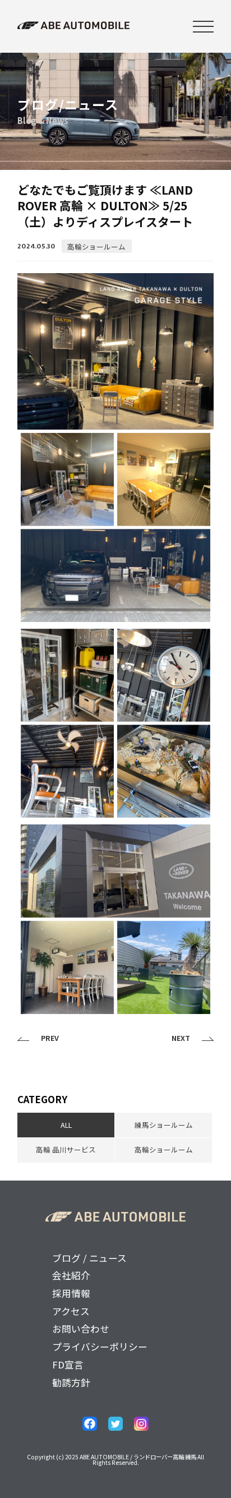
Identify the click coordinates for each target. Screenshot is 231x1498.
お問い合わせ (80, 1328)
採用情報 (71, 1293)
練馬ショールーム (164, 1124)
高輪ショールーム (96, 246)
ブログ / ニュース (89, 1258)
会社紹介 (71, 1275)
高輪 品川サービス (66, 1149)
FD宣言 (68, 1364)
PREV (50, 1038)
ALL (66, 1124)
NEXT (181, 1038)
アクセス (71, 1311)
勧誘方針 (71, 1382)
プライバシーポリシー (99, 1346)
